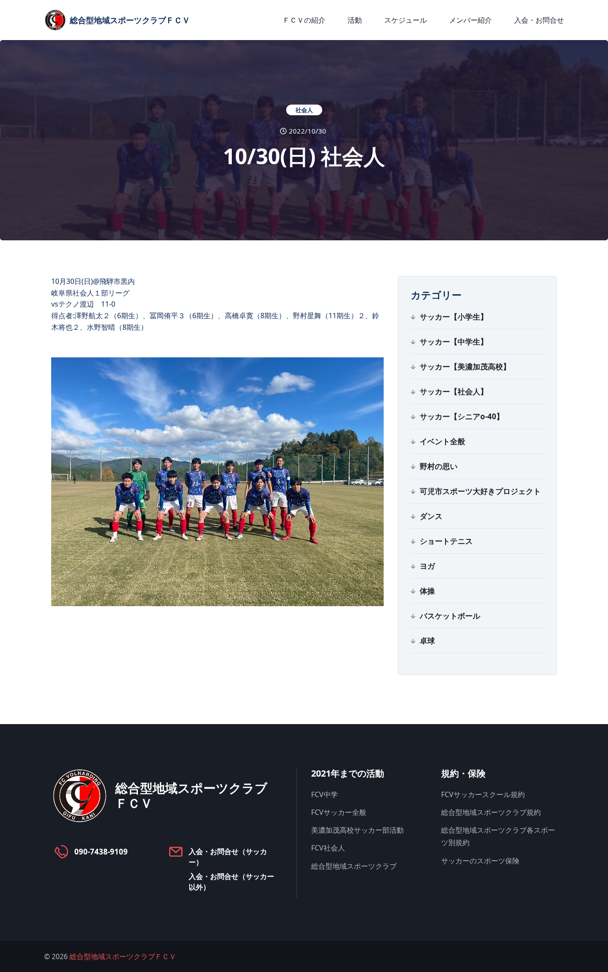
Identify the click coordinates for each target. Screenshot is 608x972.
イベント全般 (442, 441)
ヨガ (427, 566)
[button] (217, 482)
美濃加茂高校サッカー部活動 (357, 830)
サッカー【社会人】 (454, 391)
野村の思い (439, 466)
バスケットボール (450, 616)
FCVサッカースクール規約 (483, 794)
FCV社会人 (328, 848)
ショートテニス (446, 541)
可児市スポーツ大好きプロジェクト (480, 491)
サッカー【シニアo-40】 (462, 416)
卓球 (427, 641)
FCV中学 (324, 794)
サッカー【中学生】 (454, 341)
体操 (427, 591)
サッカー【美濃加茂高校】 (465, 366)
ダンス (431, 516)
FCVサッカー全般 (338, 812)
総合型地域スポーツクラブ (354, 866)
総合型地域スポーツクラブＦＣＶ (122, 956)
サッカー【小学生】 (454, 317)
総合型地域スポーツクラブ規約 (491, 812)
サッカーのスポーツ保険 (480, 861)
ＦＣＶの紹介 (304, 20)
